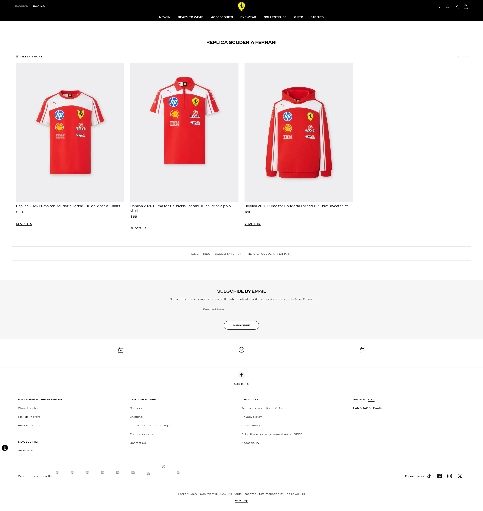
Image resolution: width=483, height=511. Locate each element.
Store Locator (28, 408)
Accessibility (250, 442)
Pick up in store (29, 416)
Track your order (142, 434)
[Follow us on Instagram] (450, 476)
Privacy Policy (252, 416)
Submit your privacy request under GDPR (272, 434)
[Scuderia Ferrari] (241, 6)
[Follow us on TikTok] (429, 476)
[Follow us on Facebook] (439, 476)
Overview (137, 408)
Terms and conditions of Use (262, 408)
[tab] (21, 6)
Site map (241, 500)
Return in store (29, 425)
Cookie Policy (251, 425)
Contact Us (138, 442)
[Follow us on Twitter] (460, 476)
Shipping (136, 416)
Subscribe (25, 450)
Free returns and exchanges (150, 425)
